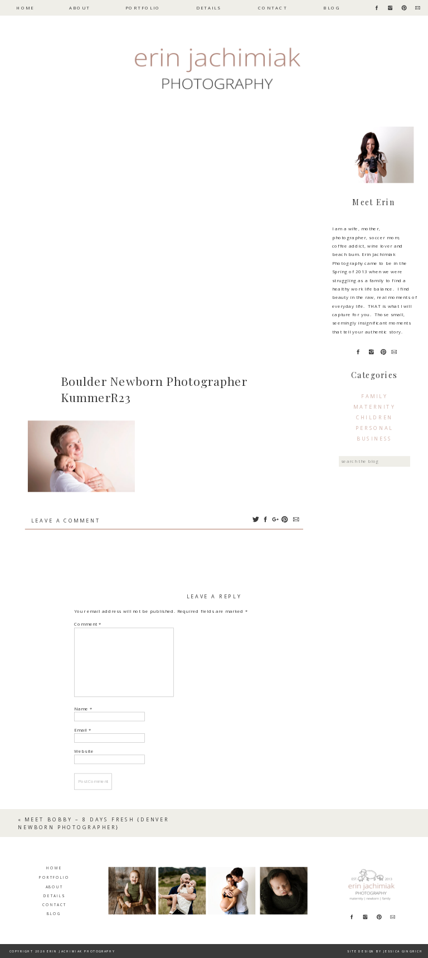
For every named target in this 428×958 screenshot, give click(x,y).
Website (84, 751)
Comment (87, 624)
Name (83, 708)
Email (82, 730)
